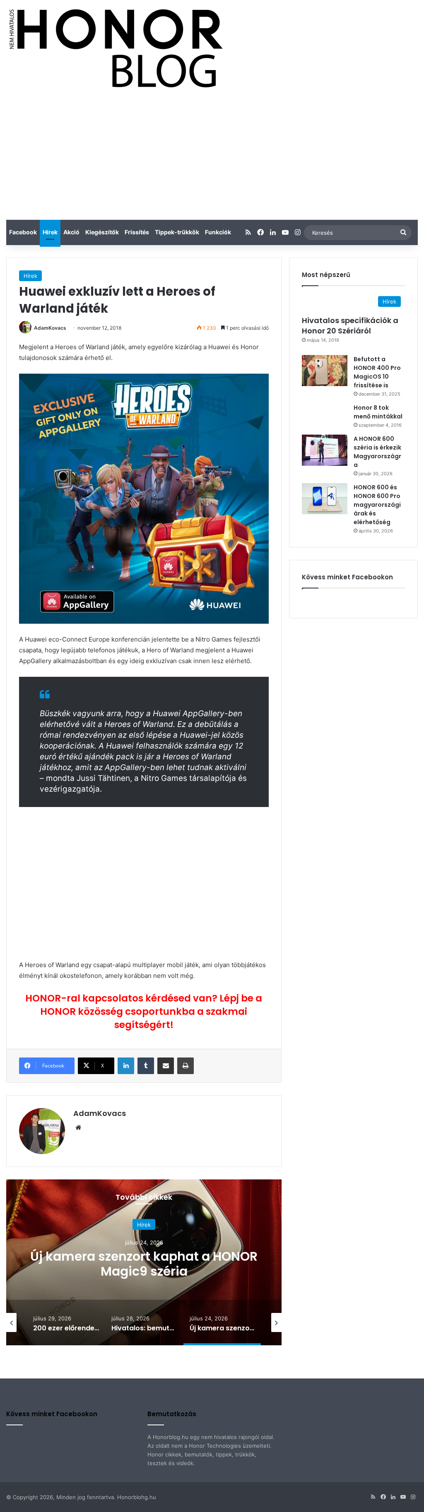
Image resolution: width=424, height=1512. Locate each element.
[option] (144, 1262)
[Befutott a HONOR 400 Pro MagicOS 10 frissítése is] (324, 370)
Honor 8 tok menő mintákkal (378, 412)
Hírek (50, 232)
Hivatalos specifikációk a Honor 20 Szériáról (350, 325)
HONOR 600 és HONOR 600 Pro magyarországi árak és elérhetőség (377, 504)
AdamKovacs (50, 328)
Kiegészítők (102, 232)
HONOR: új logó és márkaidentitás (144, 1263)
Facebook (23, 232)
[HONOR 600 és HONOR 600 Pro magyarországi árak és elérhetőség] (324, 498)
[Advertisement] (212, 158)
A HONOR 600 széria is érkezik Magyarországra (377, 452)
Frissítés (137, 232)
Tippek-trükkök (177, 232)
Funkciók (218, 232)
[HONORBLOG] (114, 47)
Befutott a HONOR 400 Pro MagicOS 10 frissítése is (377, 372)
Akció (71, 232)
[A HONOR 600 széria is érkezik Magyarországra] (324, 450)
